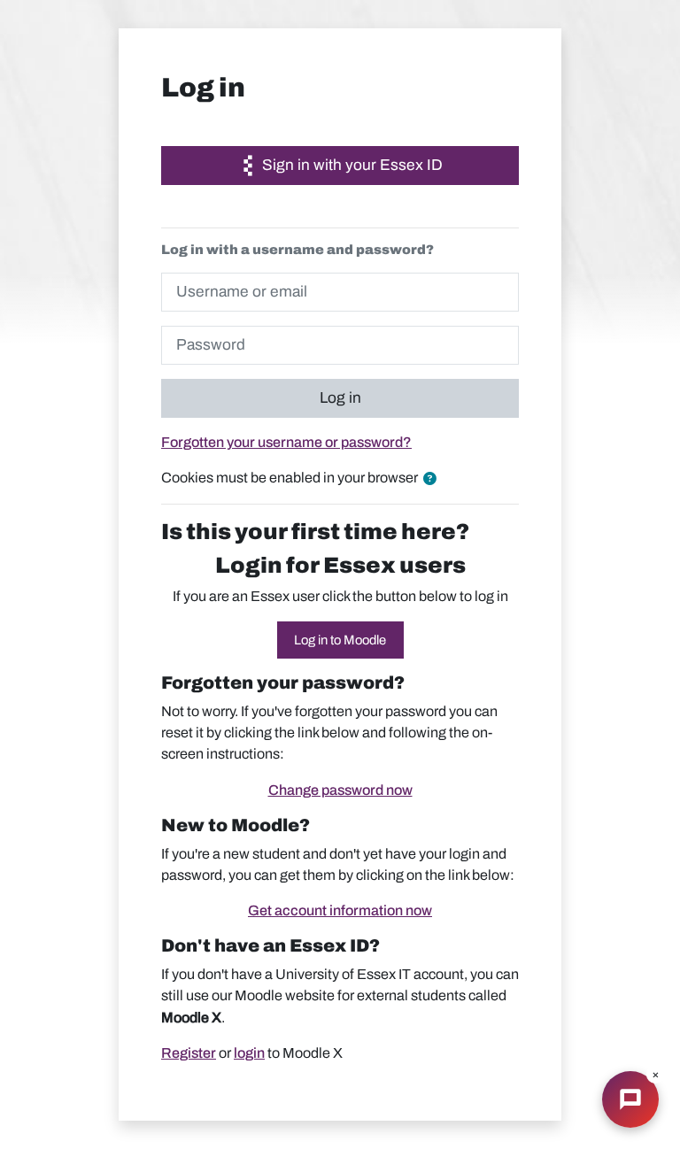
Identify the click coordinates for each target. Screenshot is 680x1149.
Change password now (340, 790)
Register (188, 1052)
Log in (340, 397)
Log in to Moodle (340, 640)
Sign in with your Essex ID (351, 165)
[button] (433, 479)
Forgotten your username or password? (286, 442)
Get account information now (340, 910)
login (249, 1052)
